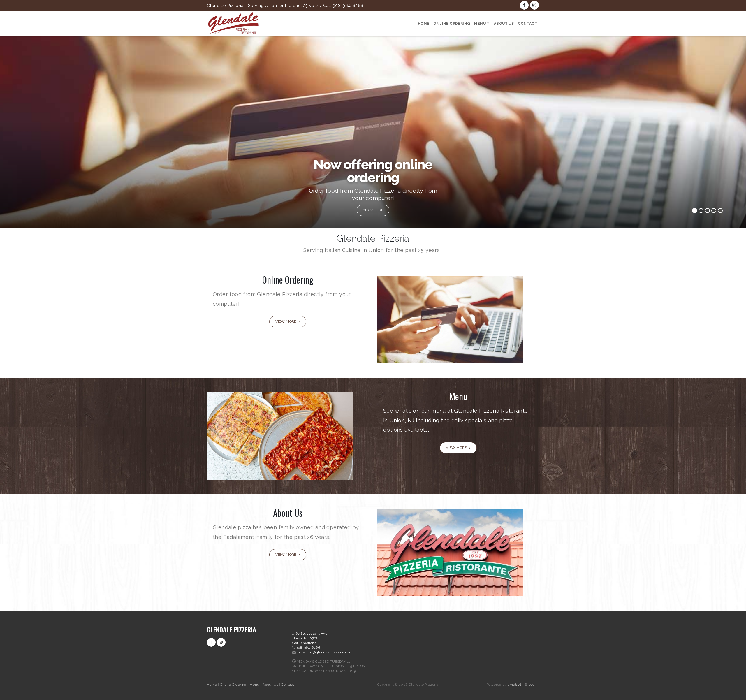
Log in (533, 685)
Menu (480, 24)
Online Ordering (451, 24)
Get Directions (304, 643)
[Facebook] (524, 5)
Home (424, 24)
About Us (504, 24)
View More (286, 321)
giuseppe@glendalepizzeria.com (324, 652)
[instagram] (534, 5)
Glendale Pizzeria (231, 629)
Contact (527, 24)
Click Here (373, 210)
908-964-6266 (308, 648)
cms (514, 685)
